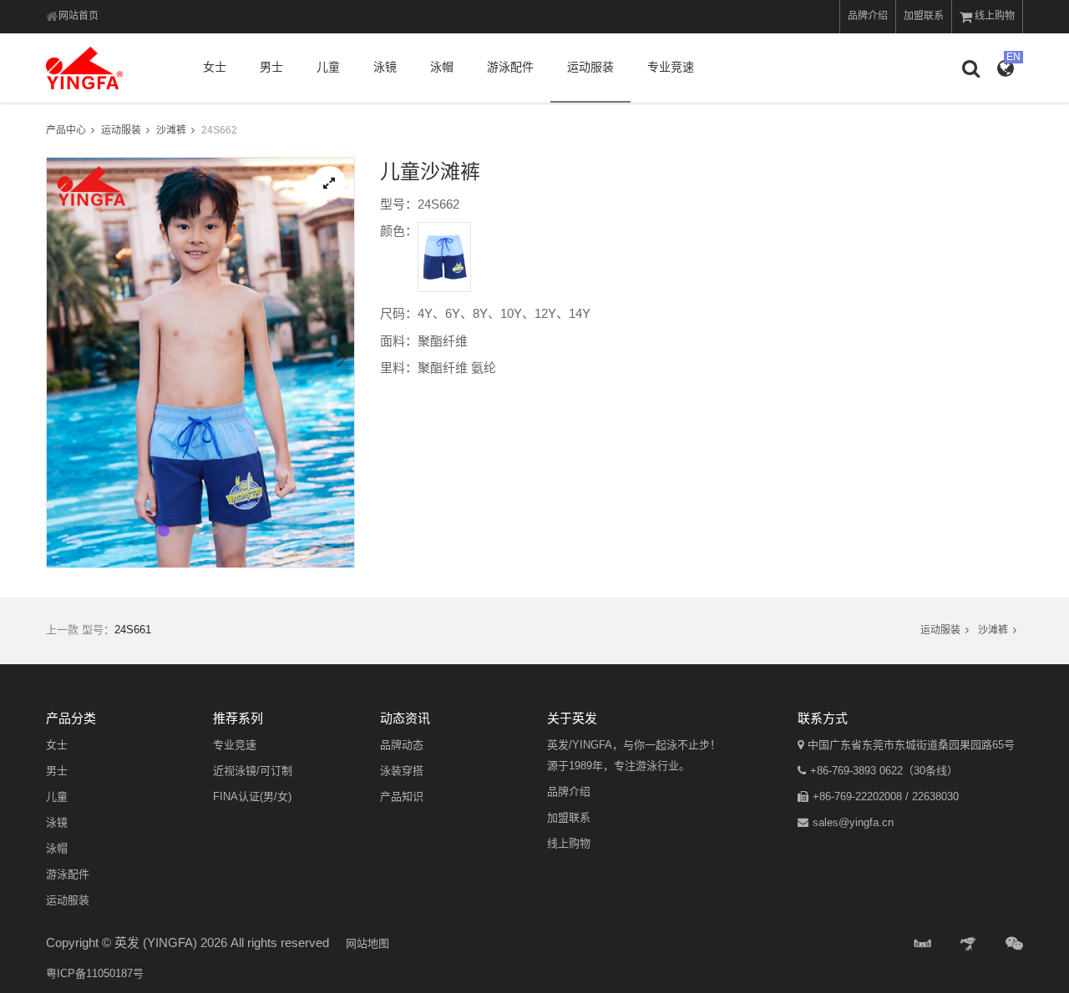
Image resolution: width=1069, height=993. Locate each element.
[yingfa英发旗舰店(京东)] (969, 944)
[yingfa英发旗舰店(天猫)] (922, 944)
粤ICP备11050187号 (95, 973)
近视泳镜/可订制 (252, 770)
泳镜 (385, 66)
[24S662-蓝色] (444, 257)
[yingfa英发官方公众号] (1014, 944)
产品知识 (401, 796)
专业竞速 (670, 66)
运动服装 (590, 66)
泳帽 (441, 66)
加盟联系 (924, 16)
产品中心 (66, 130)
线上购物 (995, 16)
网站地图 (367, 943)
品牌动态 (401, 744)
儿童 (328, 66)
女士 (214, 66)
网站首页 (78, 16)
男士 (271, 66)
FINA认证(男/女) (252, 796)
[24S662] (329, 182)
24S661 (132, 629)
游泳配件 (510, 66)
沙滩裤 (171, 130)
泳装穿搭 (401, 770)
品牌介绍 (868, 16)
